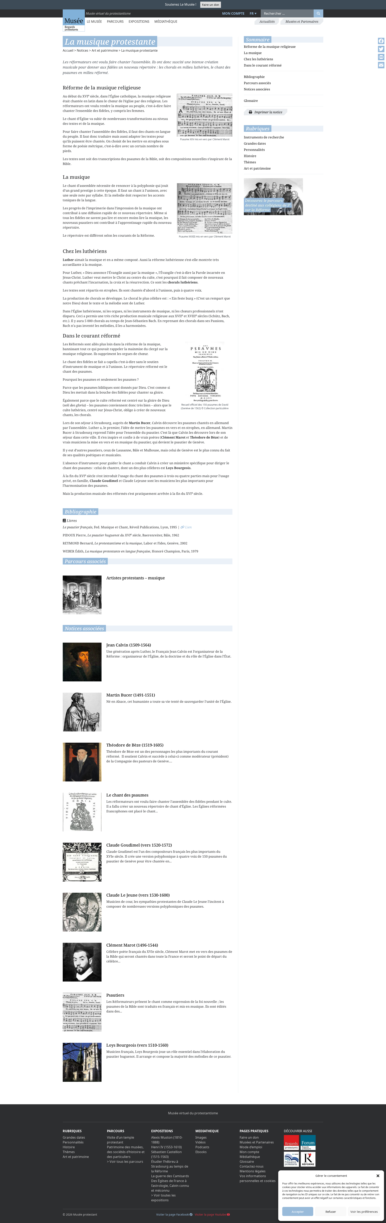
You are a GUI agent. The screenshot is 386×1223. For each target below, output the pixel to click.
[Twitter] (381, 49)
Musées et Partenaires (301, 21)
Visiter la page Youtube (211, 1214)
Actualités (267, 21)
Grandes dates (255, 143)
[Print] (381, 57)
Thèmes (250, 162)
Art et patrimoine (105, 50)
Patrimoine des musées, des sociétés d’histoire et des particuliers (126, 1152)
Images (201, 1137)
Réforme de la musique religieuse (270, 46)
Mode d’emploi (251, 1147)
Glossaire (251, 100)
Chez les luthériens (258, 59)
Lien (188, 527)
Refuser (330, 1212)
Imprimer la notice (268, 112)
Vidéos (200, 1142)
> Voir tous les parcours (125, 1161)
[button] (378, 1176)
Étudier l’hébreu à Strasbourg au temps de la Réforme (169, 1166)
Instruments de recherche (264, 137)
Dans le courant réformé (263, 65)
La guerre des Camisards (170, 1176)
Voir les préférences (364, 1212)
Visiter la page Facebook (173, 1214)
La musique (253, 53)
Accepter (298, 1212)
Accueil (68, 50)
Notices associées (257, 89)
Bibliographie (254, 77)
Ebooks (201, 1152)
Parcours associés (257, 83)
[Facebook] (381, 41)
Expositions (139, 21)
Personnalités (254, 149)
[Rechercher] (318, 13)
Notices (82, 50)
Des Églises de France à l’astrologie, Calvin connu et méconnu (170, 1186)
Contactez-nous (252, 1166)
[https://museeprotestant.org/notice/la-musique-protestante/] (273, 196)
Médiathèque (165, 21)
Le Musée (94, 21)
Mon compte (233, 13)
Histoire (250, 156)
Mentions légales (253, 1171)
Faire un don (210, 5)
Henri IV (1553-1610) (166, 1147)
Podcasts (202, 1147)
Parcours (115, 21)
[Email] (381, 65)
